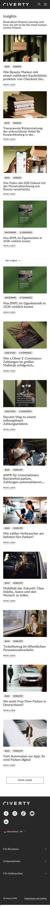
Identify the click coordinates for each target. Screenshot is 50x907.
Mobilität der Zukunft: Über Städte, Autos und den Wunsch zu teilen (23, 592)
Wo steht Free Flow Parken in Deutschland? (24, 703)
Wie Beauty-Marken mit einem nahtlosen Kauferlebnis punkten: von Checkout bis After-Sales (25, 76)
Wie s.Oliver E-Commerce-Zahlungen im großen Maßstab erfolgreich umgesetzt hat (22, 362)
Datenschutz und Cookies (35, 898)
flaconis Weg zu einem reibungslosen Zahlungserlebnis (19, 420)
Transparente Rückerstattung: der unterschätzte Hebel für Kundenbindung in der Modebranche (23, 131)
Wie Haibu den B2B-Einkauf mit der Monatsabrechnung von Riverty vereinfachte (24, 186)
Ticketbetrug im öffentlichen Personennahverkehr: (24, 648)
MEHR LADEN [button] (25, 780)
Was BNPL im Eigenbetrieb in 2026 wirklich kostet (22, 240)
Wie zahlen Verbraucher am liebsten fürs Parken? (23, 535)
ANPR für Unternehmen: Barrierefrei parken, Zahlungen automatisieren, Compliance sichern (23, 479)
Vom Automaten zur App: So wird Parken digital (24, 758)
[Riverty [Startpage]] (16, 5)
